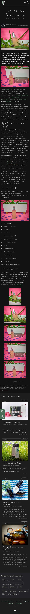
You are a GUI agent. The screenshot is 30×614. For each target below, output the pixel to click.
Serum (13, 99)
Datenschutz (11, 603)
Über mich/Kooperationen (7, 601)
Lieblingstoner (8, 89)
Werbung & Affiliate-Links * (23, 25)
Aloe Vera (9, 162)
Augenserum (9, 101)
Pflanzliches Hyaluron (12, 164)
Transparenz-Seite (4, 390)
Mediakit (18, 601)
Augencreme (22, 99)
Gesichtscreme (4, 99)
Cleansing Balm (15, 97)
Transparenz (26, 601)
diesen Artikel (19, 285)
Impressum (19, 603)
